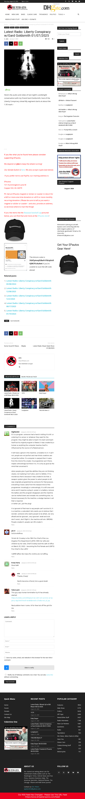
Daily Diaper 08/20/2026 (39, 744)
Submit (61, 41)
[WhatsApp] (20, 44)
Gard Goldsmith (14, 321)
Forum (6, 708)
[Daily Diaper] (46, 386)
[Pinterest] (16, 44)
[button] (78, 14)
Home (7, 14)
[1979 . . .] (29, 386)
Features (12, 24)
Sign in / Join (25, 1)
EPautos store (43, 216)
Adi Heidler (62, 109)
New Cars (15, 14)
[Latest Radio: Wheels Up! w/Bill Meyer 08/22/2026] (11, 386)
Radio (17, 27)
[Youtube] (78, 772)
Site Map (7, 717)
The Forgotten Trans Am (71, 116)
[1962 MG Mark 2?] (46, 403)
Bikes (23, 14)
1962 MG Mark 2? (44, 410)
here (23, 170)
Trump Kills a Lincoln (70, 130)
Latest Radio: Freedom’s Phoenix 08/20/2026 (41, 750)
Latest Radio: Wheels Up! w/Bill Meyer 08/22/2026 (41, 706)
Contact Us (8, 714)
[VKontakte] (73, 772)
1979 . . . (24, 393)
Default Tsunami (71, 100)
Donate (33, 19)
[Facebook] (6, 44)
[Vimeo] (68, 772)
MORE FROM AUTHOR (29, 377)
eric (7, 39)
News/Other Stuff (12, 19)
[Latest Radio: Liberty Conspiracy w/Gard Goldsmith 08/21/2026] (11, 403)
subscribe (49, 675)
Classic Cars (32, 14)
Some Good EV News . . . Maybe (15, 346)
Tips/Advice (43, 14)
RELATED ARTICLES (12, 377)
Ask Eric (25, 19)
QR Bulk (61, 100)
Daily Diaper (42, 393)
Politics (53, 14)
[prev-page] (5, 418)
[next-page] (8, 418)
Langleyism (25, 410)
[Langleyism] (29, 403)
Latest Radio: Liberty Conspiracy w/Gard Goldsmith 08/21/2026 (11, 412)
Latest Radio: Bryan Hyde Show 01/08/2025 (43, 347)
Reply (12, 524)
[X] (11, 44)
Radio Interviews (24, 27)
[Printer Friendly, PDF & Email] (29, 90)
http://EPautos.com (24, 361)
